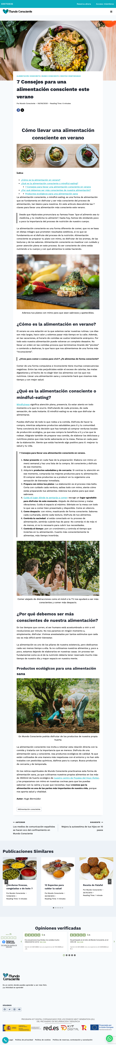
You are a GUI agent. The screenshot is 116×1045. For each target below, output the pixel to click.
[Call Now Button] (5, 1040)
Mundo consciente (50, 76)
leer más (43, 942)
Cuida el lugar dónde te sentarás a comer (45, 497)
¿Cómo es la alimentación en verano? (40, 180)
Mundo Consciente (27, 103)
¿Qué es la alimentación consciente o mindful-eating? (49, 183)
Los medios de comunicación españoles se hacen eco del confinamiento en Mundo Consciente (34, 828)
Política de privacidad (24, 1040)
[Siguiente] (109, 881)
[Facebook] (18, 110)
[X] (22, 110)
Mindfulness (23, 404)
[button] (109, 1038)
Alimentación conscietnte (29, 809)
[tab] (53, 907)
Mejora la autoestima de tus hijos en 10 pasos (82, 826)
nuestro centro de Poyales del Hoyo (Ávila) (76, 778)
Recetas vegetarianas (70, 76)
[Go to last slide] (6, 881)
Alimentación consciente (28, 76)
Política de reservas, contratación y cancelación (72, 1040)
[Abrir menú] (111, 11)
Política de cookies (43, 1040)
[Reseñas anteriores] (21, 941)
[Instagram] (14, 1009)
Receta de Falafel (93, 885)
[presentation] (20, 868)
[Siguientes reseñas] (114, 941)
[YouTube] (19, 1009)
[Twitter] (10, 1009)
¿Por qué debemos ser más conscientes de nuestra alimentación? (56, 190)
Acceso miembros (105, 4)
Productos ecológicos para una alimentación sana (51, 193)
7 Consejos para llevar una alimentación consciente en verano (58, 187)
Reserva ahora (84, 4)
